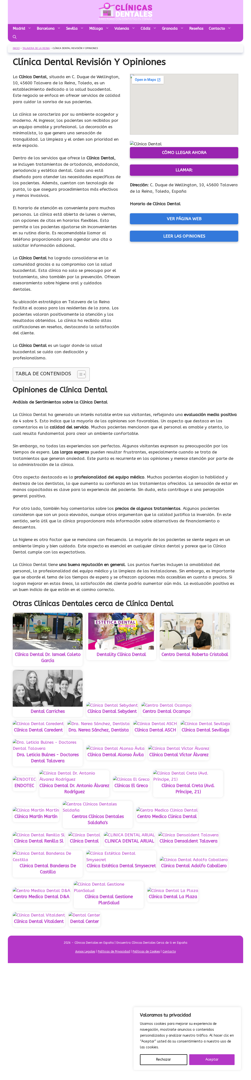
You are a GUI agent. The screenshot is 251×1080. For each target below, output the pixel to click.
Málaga (96, 28)
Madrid (19, 28)
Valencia (121, 28)
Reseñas (196, 28)
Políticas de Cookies (146, 951)
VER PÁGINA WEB (184, 218)
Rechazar (163, 1059)
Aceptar (211, 1059)
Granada (170, 28)
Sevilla (72, 28)
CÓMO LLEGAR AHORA (184, 152)
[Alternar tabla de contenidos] (79, 374)
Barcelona (46, 28)
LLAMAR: (184, 169)
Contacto (217, 28)
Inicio (16, 48)
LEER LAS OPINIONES (184, 236)
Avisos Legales (85, 951)
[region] (187, 1038)
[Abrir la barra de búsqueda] (14, 37)
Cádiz (146, 28)
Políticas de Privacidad (114, 951)
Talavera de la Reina (36, 48)
